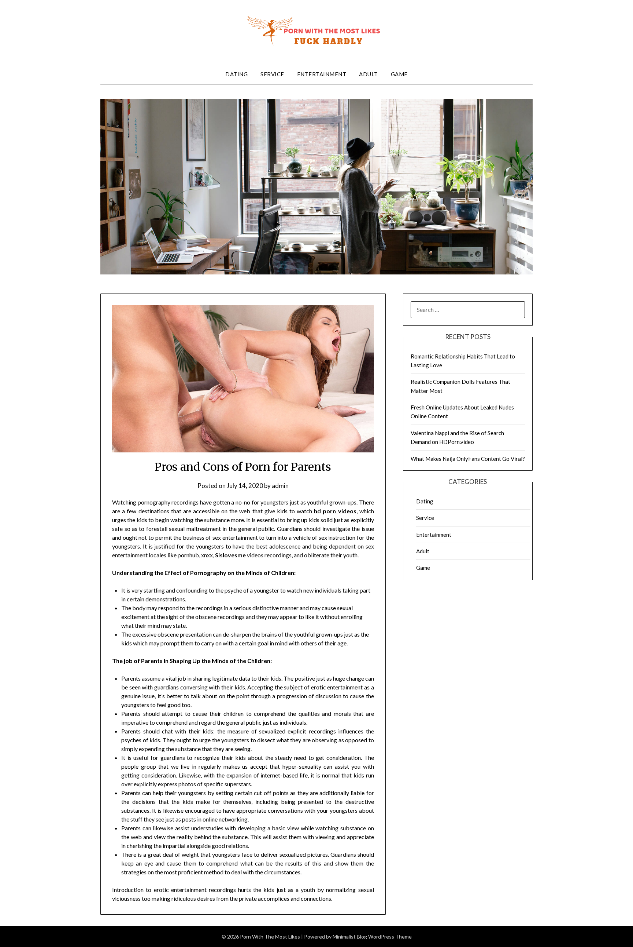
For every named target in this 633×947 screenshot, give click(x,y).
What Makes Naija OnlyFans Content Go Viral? (468, 458)
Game (399, 74)
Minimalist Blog (350, 936)
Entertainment (322, 74)
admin (280, 485)
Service (272, 74)
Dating (236, 74)
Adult (368, 74)
